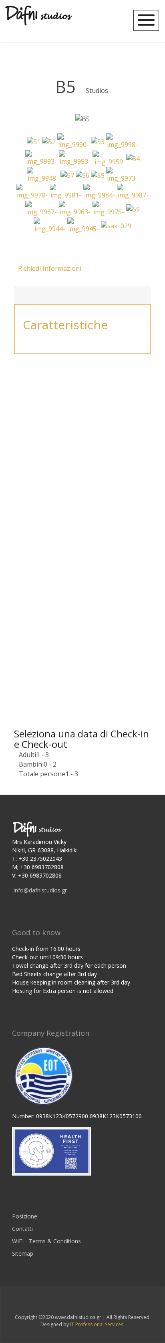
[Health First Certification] (51, 1150)
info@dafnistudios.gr (40, 890)
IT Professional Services (96, 1324)
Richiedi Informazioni (49, 268)
